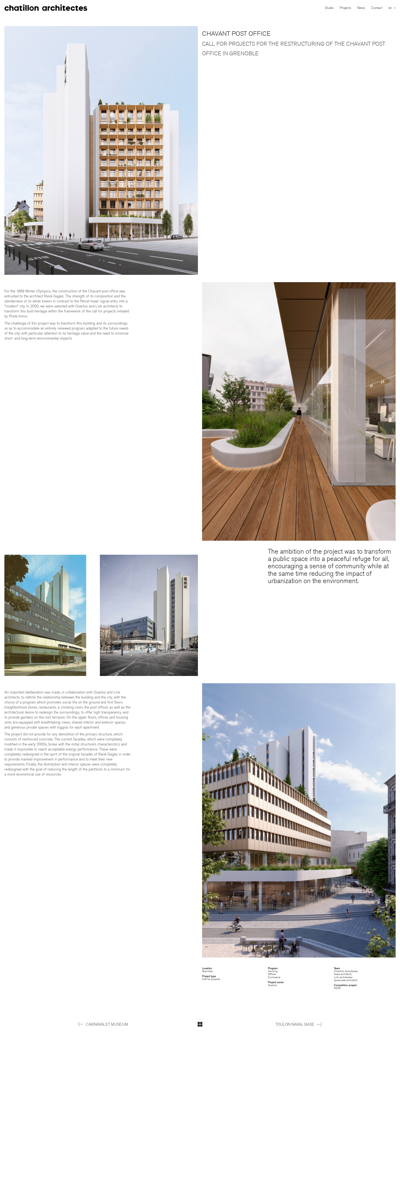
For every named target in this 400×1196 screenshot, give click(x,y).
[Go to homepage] (46, 8)
